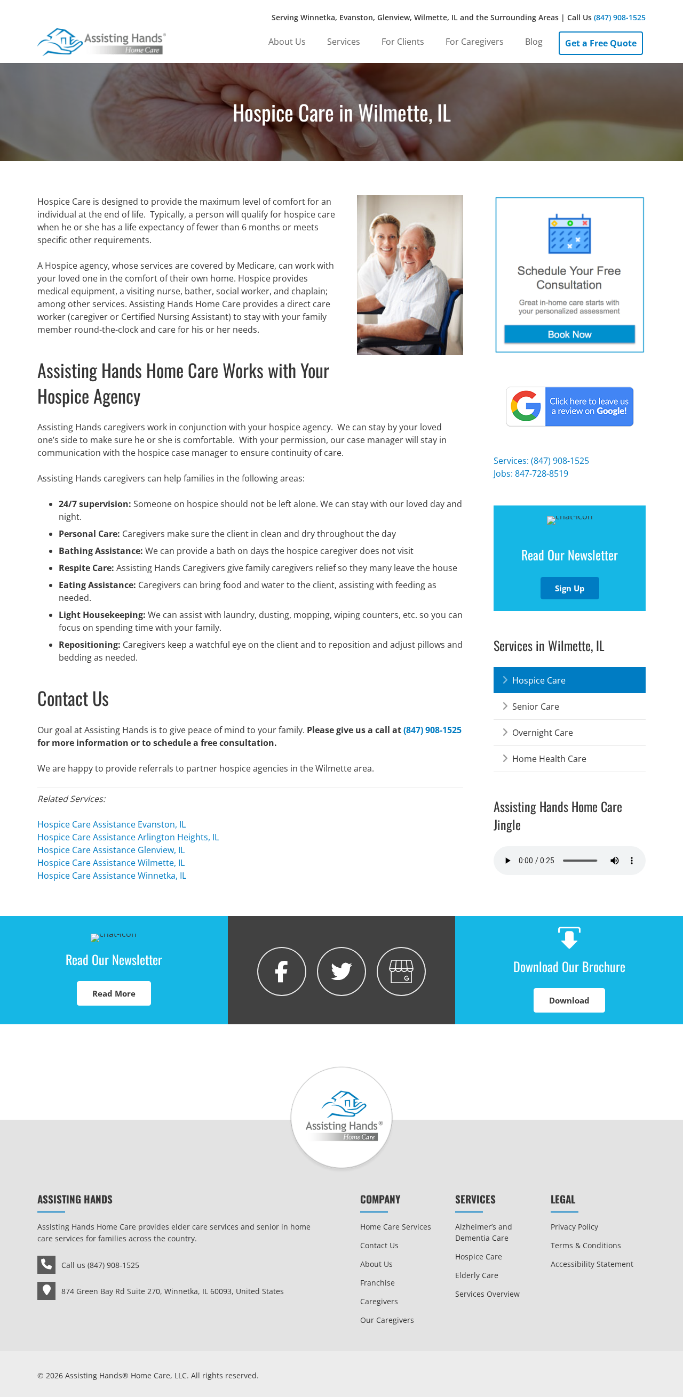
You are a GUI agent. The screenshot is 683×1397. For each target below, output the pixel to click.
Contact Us (379, 1245)
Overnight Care (542, 732)
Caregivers (379, 1301)
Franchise (377, 1283)
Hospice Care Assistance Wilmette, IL (111, 863)
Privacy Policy (574, 1227)
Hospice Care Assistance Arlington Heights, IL (128, 837)
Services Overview (487, 1294)
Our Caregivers (387, 1320)
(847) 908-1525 (620, 17)
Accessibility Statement (592, 1264)
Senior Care (535, 706)
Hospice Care (539, 680)
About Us (376, 1264)
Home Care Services (395, 1227)
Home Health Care (549, 759)
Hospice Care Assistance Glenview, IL (111, 850)
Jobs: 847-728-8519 (531, 473)
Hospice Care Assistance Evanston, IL (111, 824)
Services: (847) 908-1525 (541, 461)
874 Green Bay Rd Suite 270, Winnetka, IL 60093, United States (172, 1291)
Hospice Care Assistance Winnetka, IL (111, 875)
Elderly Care (476, 1275)
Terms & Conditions (586, 1245)
